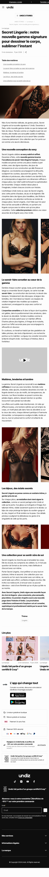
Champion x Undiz (15, 2)
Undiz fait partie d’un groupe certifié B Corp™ (27, 756)
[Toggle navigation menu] (17, 16)
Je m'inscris (41, 745)
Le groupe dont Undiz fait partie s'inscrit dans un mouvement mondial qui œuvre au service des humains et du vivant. (27, 760)
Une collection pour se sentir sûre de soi (16, 81)
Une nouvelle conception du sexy (14, 64)
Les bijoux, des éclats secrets (13, 77)
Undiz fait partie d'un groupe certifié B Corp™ (17, 668)
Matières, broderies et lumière (13, 72)
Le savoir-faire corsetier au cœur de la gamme (18, 68)
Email (4, 805)
